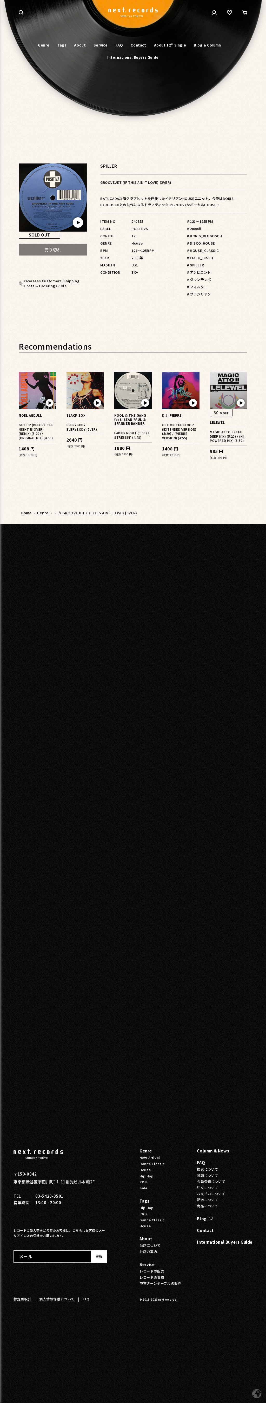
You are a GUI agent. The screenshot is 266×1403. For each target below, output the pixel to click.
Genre (42, 512)
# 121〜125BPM (200, 221)
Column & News (213, 1151)
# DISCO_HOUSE (201, 243)
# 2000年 (194, 228)
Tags (144, 1201)
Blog (202, 1219)
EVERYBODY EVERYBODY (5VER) (81, 427)
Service (147, 1264)
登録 (99, 1256)
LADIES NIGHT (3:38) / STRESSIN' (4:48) (131, 435)
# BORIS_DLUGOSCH (204, 236)
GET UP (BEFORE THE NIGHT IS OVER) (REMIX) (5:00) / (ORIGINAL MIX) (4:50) (36, 431)
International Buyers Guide (224, 1242)
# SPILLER (195, 265)
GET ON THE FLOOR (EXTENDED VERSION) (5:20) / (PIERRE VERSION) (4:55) (179, 431)
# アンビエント (199, 272)
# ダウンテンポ (199, 279)
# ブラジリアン (199, 294)
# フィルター (197, 287)
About (145, 1239)
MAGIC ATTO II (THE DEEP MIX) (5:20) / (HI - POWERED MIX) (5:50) (228, 436)
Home (26, 512)
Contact (205, 1230)
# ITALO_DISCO (200, 257)
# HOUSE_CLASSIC (203, 250)
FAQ (201, 1162)
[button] (21, 12)
